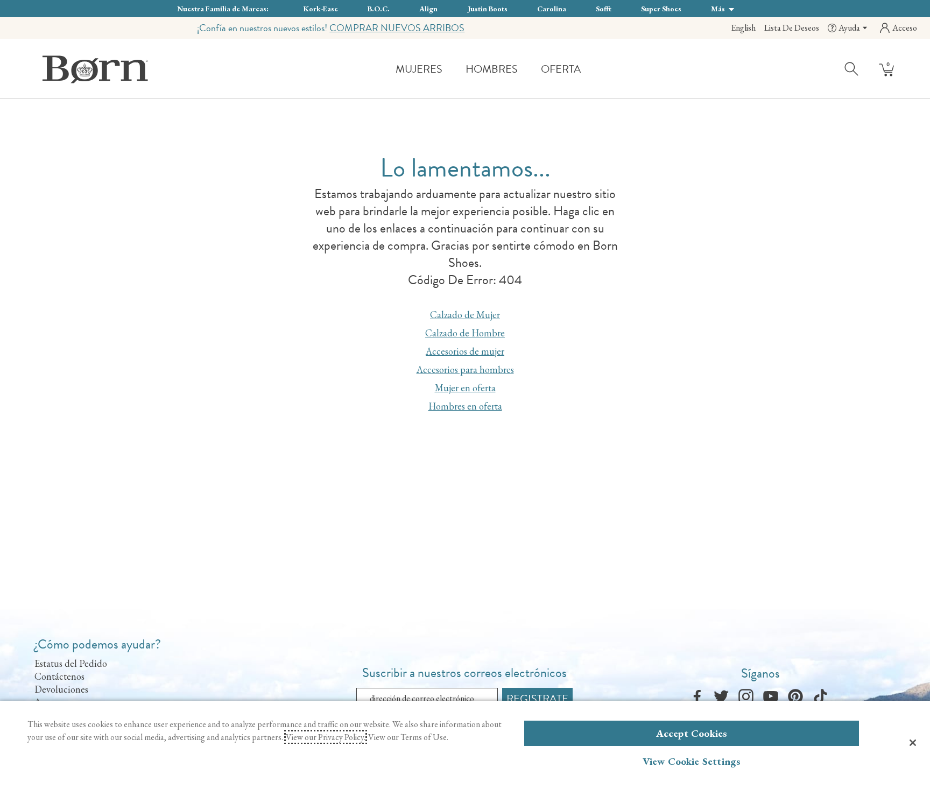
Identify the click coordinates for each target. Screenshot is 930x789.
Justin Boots (488, 8)
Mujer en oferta (465, 388)
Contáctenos (59, 676)
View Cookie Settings (692, 761)
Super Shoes (661, 8)
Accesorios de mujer (465, 351)
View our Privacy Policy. (325, 737)
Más (719, 8)
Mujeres (419, 69)
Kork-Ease (321, 8)
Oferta (561, 69)
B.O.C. (379, 8)
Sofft (603, 8)
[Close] (913, 743)
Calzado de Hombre (465, 333)
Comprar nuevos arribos (396, 27)
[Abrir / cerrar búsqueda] (852, 68)
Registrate (537, 699)
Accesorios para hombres (465, 369)
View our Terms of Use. (408, 737)
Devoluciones (61, 689)
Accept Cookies (692, 733)
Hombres (492, 69)
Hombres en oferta (465, 406)
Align (428, 8)
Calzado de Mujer (465, 314)
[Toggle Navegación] (450, 70)
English (743, 27)
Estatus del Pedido (70, 663)
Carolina (551, 8)
